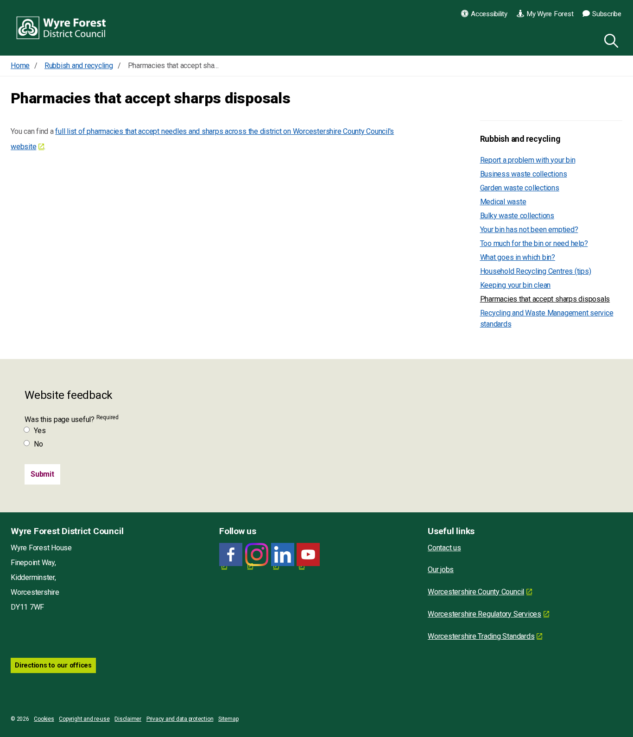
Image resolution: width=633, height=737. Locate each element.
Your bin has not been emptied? (529, 229)
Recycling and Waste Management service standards (547, 318)
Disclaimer (127, 719)
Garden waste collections (519, 187)
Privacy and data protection (180, 719)
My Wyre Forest (550, 14)
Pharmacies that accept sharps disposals (545, 299)
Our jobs (441, 569)
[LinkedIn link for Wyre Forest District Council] (282, 555)
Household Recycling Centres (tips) (535, 271)
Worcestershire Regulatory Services (484, 614)
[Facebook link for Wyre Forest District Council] (230, 555)
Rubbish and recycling (520, 139)
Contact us (444, 547)
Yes (39, 430)
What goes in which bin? (517, 257)
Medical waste (503, 201)
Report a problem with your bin (528, 160)
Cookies (44, 719)
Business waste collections (523, 174)
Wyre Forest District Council (61, 27)
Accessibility (489, 14)
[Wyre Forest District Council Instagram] (256, 555)
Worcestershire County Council (476, 591)
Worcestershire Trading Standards (481, 636)
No (38, 444)
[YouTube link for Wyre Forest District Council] (308, 555)
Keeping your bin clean (515, 285)
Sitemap (228, 719)
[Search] (609, 39)
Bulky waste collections (517, 215)
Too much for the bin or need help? (534, 243)
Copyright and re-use (84, 719)
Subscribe (606, 14)
